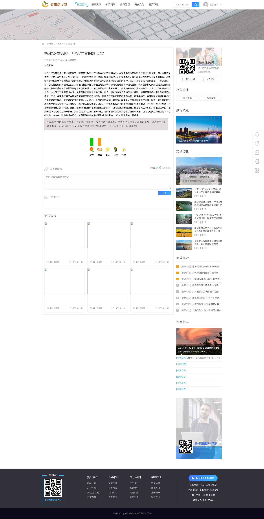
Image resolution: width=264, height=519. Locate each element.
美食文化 (139, 4)
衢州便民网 (58, 5)
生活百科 (82, 4)
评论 (164, 193)
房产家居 (154, 4)
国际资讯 (96, 4)
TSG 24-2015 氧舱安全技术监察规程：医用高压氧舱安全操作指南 (208, 218)
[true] (195, 4)
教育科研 (111, 4)
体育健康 (125, 4)
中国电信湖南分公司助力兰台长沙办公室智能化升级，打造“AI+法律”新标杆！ (208, 231)
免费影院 (48, 65)
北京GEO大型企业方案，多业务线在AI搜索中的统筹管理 (207, 192)
